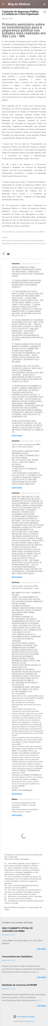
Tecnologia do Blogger (25, 1017)
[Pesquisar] (44, 5)
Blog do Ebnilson (19, 4)
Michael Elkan (30, 1021)
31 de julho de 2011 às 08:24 (30, 582)
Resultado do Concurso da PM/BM (19, 985)
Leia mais (41, 949)
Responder (17, 436)
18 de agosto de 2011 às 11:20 (29, 799)
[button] (44, 12)
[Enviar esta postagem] (8, 255)
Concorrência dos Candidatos (17, 956)
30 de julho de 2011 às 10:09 (30, 493)
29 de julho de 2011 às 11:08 (30, 264)
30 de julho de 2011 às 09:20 (30, 441)
